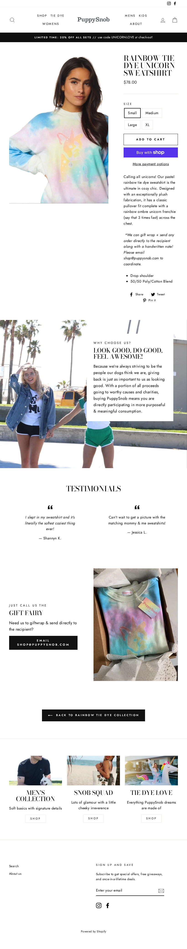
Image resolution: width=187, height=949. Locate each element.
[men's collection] (35, 770)
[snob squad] (93, 770)
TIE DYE (58, 15)
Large (132, 124)
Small (132, 113)
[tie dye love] (151, 770)
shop (93, 818)
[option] (93, 37)
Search (14, 866)
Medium (151, 113)
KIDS (143, 15)
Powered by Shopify (93, 931)
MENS (130, 15)
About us (15, 873)
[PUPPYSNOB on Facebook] (107, 905)
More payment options (151, 164)
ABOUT (136, 24)
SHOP (42, 15)
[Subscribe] (161, 890)
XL (147, 124)
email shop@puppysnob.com (43, 642)
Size (128, 104)
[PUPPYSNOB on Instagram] (98, 905)
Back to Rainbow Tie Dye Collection (96, 715)
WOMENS (50, 24)
